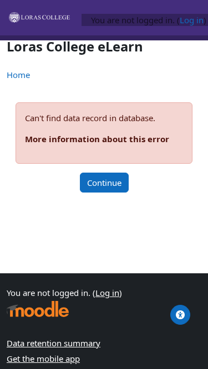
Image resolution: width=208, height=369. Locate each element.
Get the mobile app (43, 358)
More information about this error (97, 138)
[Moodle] (38, 309)
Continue (104, 182)
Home (18, 74)
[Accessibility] (180, 315)
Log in (192, 19)
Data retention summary (53, 343)
